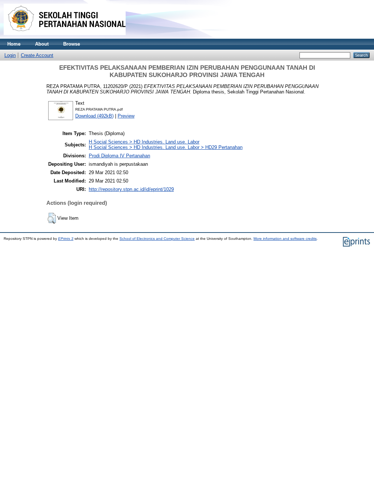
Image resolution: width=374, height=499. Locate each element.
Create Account (37, 55)
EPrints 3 (65, 239)
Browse (71, 44)
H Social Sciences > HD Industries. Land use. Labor (144, 142)
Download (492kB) (94, 116)
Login (10, 55)
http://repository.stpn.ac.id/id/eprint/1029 (131, 189)
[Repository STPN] (64, 37)
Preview (126, 116)
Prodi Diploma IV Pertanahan (119, 155)
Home (13, 44)
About (42, 44)
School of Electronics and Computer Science (157, 239)
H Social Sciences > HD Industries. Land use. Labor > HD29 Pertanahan (166, 147)
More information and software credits (285, 239)
